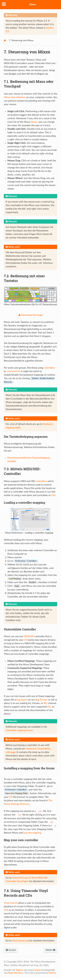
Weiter (49, 950)
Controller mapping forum (19, 730)
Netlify (52, 973)
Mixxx (32, 4)
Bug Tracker (41, 700)
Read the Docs (15, 973)
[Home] (5, 40)
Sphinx (19, 970)
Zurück (12, 950)
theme (37, 970)
